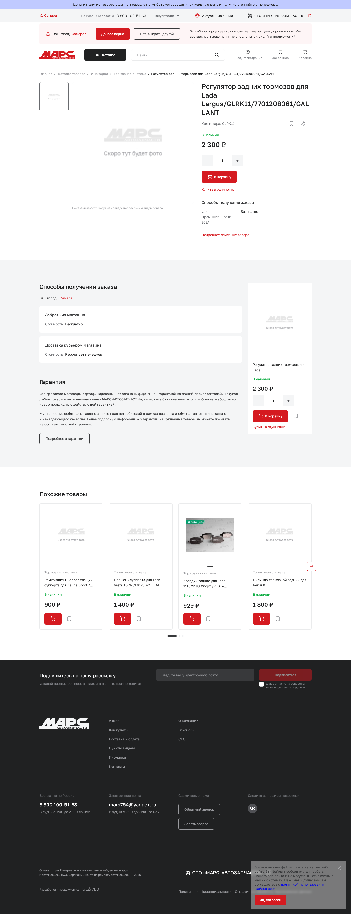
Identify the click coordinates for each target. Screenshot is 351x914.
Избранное (280, 58)
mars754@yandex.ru (132, 804)
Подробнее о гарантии (64, 438)
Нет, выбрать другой (157, 34)
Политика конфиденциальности (205, 891)
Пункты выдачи (122, 748)
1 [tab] (172, 636)
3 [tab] (183, 636)
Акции (114, 721)
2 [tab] (179, 636)
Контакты (117, 766)
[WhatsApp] (301, 129)
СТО (182, 739)
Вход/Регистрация (248, 58)
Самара (66, 298)
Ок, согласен (270, 900)
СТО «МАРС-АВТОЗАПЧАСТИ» (279, 16)
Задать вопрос (196, 824)
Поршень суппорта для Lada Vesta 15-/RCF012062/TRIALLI (138, 582)
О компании (188, 721)
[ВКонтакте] (286, 129)
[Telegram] (278, 129)
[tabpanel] (71, 566)
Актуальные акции (217, 16)
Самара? (79, 34)
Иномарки (117, 757)
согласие (279, 683)
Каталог (108, 55)
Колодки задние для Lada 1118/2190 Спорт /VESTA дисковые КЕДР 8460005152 (206, 584)
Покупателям (164, 16)
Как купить (118, 730)
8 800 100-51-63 (131, 15)
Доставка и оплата (124, 739)
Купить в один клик (218, 189)
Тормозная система (60, 572)
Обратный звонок (199, 809)
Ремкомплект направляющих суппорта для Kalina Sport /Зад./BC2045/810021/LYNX (68, 583)
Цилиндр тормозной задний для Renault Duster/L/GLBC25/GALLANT (279, 583)
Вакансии (186, 730)
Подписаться (285, 675)
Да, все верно (112, 34)
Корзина (305, 58)
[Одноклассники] (294, 129)
